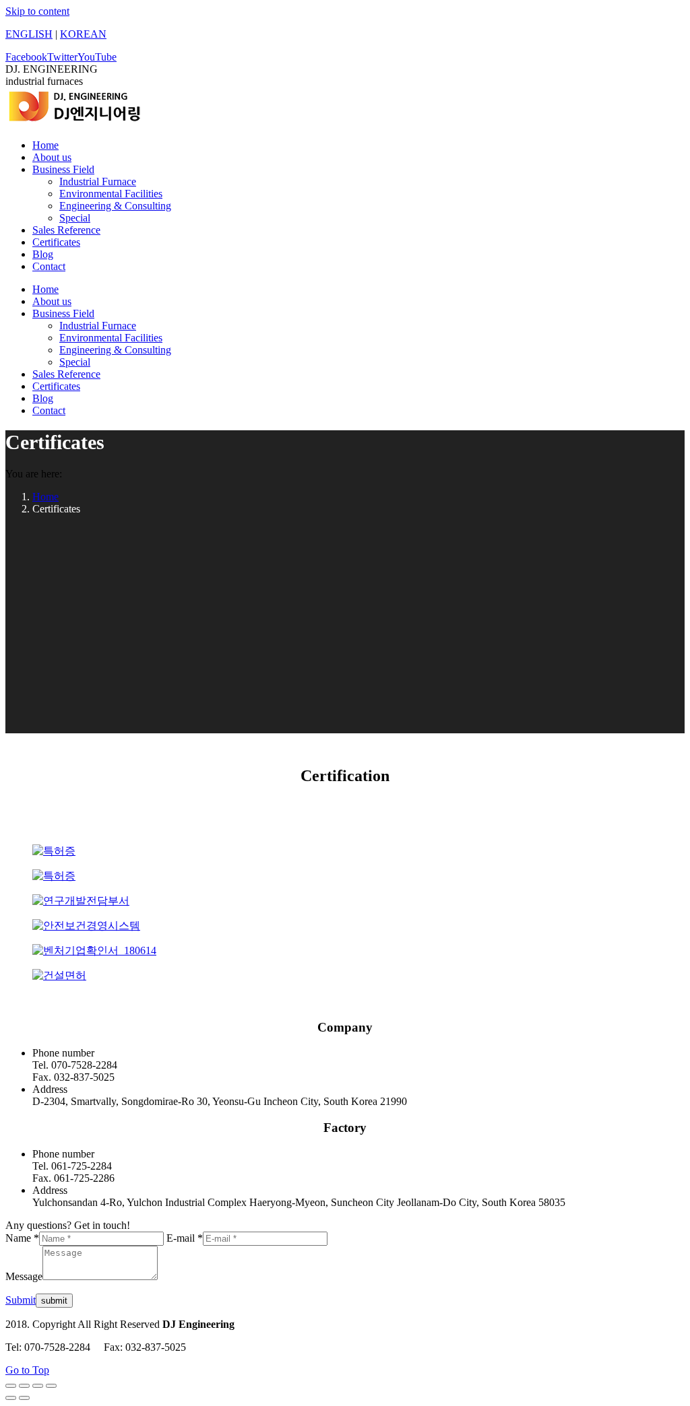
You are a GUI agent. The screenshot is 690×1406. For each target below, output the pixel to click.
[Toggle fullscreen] (37, 1386)
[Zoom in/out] (51, 1386)
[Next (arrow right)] (24, 1398)
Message (23, 1276)
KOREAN (83, 34)
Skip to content (37, 11)
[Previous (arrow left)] (10, 1398)
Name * (22, 1238)
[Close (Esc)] (10, 1386)
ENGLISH (29, 34)
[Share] (24, 1386)
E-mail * (184, 1238)
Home (45, 496)
